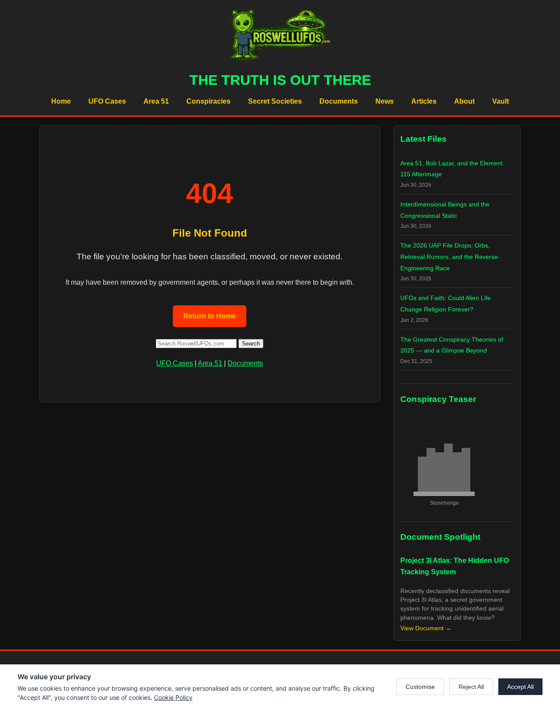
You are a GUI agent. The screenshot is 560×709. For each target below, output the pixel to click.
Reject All (471, 686)
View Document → (426, 628)
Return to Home (209, 316)
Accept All (520, 686)
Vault (500, 101)
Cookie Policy (173, 697)
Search (251, 343)
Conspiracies (208, 101)
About (464, 101)
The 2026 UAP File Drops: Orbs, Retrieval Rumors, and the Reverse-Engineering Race (450, 256)
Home (61, 101)
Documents (338, 101)
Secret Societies (275, 101)
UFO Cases (107, 101)
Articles (424, 101)
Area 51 (156, 101)
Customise (420, 686)
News (384, 101)
